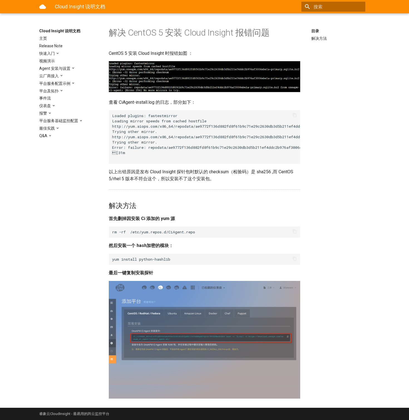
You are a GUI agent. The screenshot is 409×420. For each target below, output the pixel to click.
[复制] (295, 116)
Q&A (43, 136)
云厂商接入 (49, 76)
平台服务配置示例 (55, 83)
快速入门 (47, 53)
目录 (315, 31)
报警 (43, 113)
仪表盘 (45, 105)
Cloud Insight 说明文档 (59, 31)
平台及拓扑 (49, 91)
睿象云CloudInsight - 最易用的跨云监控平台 (74, 414)
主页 (43, 38)
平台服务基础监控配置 (59, 120)
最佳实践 (47, 128)
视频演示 (47, 61)
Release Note (51, 46)
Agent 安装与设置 (55, 68)
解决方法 (319, 38)
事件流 (45, 98)
